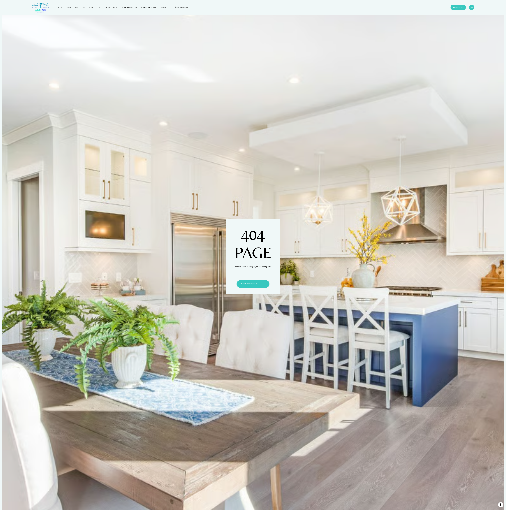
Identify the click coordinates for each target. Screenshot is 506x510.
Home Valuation (129, 7)
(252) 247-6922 (181, 7)
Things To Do (95, 7)
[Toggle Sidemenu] (471, 7)
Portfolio (80, 7)
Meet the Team (64, 7)
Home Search (111, 7)
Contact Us (165, 7)
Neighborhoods (148, 7)
